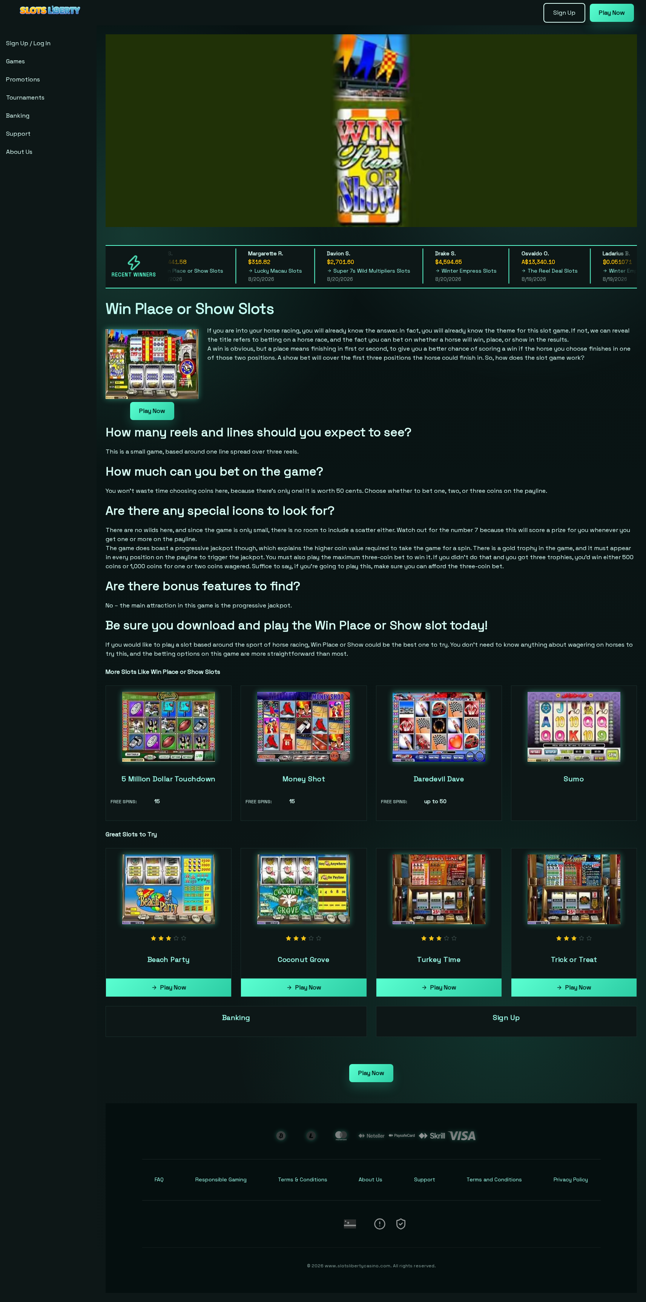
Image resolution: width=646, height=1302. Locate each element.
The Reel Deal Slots (541, 270)
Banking (17, 116)
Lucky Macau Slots (266, 270)
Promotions (23, 79)
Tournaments (25, 97)
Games (15, 61)
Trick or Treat (574, 959)
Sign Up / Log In (28, 43)
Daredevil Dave (439, 778)
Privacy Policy (571, 1179)
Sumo (574, 778)
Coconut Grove (303, 959)
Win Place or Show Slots (180, 270)
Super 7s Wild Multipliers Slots (359, 270)
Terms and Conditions (494, 1179)
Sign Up (564, 13)
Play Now (612, 13)
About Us (19, 152)
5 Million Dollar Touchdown (169, 778)
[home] (49, 20)
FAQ (159, 1179)
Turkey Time (438, 959)
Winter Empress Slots (456, 270)
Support (18, 134)
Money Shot (303, 778)
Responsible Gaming (221, 1179)
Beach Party (168, 959)
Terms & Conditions (302, 1179)
